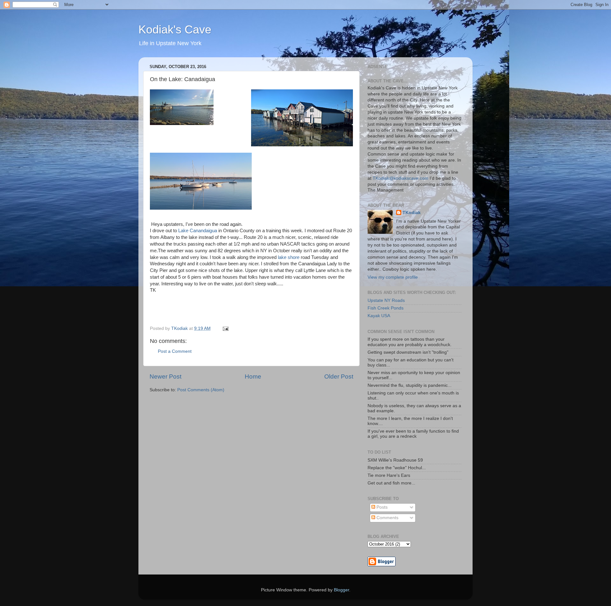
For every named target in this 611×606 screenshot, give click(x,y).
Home (253, 376)
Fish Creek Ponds (386, 308)
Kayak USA (379, 315)
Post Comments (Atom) (200, 389)
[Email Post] (225, 328)
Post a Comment (175, 351)
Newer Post (165, 376)
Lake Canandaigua (197, 230)
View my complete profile (393, 277)
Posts (381, 507)
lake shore (288, 257)
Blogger (341, 590)
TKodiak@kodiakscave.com (400, 178)
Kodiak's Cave (174, 29)
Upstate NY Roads (386, 300)
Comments (386, 517)
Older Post (338, 376)
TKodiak (412, 212)
